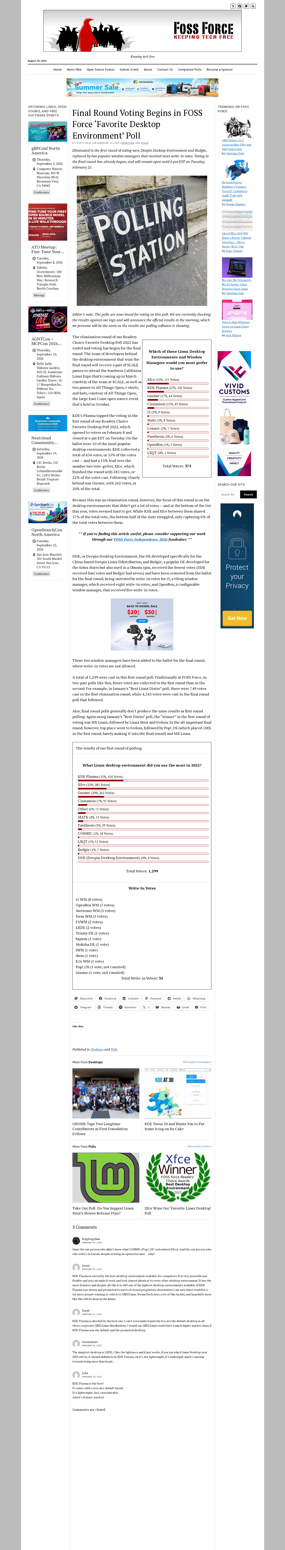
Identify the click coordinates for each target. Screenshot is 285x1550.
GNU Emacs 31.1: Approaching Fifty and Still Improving (236, 144)
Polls (144, 142)
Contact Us (165, 69)
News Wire (74, 69)
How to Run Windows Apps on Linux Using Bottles (236, 326)
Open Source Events (101, 69)
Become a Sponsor (220, 69)
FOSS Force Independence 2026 (141, 539)
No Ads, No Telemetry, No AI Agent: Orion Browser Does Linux (237, 284)
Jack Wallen (233, 335)
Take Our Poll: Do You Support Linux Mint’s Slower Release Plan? (103, 1211)
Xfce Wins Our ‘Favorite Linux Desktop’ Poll (178, 1211)
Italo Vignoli (234, 251)
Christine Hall (235, 153)
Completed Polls (190, 69)
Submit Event (129, 69)
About (148, 69)
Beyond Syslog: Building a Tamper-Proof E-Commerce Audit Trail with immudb (234, 191)
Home (57, 69)
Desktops (127, 142)
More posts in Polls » (200, 1146)
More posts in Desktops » (197, 1061)
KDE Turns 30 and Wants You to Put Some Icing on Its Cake (174, 1126)
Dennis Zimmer (236, 204)
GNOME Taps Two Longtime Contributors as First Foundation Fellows (100, 1128)
